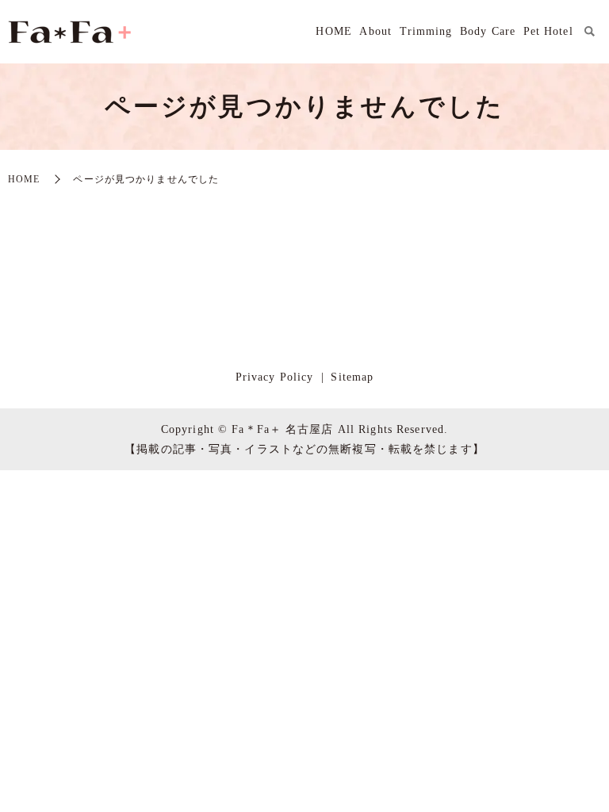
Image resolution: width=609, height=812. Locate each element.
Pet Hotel (548, 31)
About (375, 31)
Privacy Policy (275, 377)
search (589, 32)
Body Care (487, 31)
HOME (333, 31)
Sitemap (352, 377)
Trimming (426, 31)
